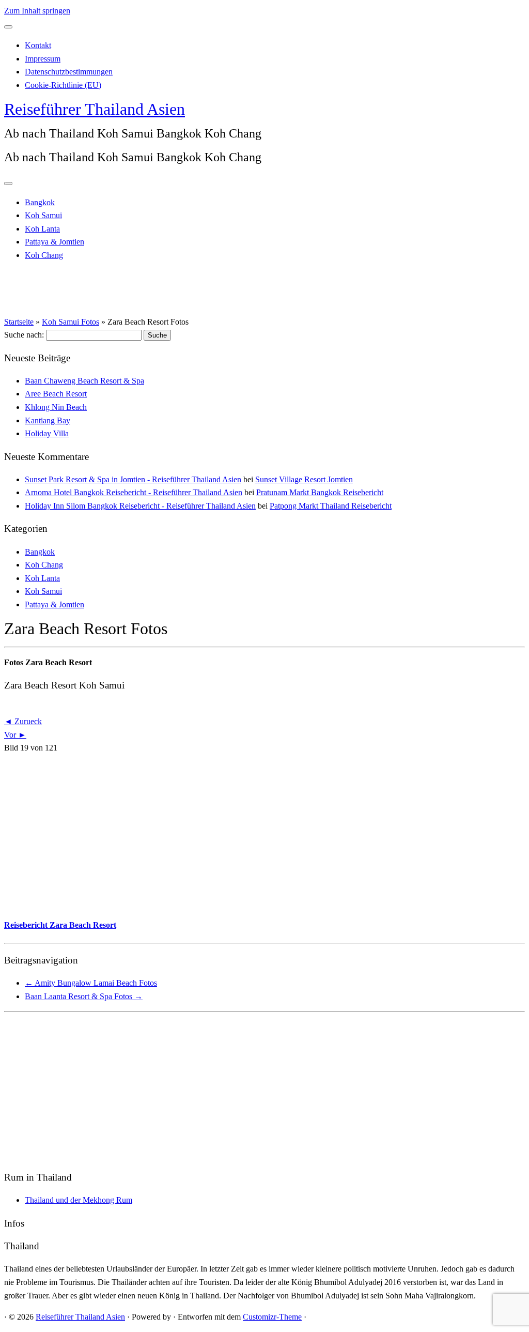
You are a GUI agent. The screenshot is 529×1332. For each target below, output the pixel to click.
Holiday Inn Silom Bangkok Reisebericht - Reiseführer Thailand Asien (140, 505)
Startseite (19, 321)
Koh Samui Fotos (70, 321)
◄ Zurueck (23, 721)
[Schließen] (8, 26)
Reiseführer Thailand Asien (94, 109)
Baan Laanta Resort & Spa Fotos (84, 996)
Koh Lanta (42, 228)
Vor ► (15, 734)
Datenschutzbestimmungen (69, 71)
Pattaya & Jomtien (54, 241)
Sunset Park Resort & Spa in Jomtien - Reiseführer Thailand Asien (133, 479)
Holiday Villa (47, 433)
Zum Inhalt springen (37, 10)
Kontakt (38, 45)
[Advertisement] (264, 835)
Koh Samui (43, 215)
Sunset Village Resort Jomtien (304, 479)
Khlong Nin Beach (56, 407)
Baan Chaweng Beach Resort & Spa (84, 380)
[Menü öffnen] (8, 183)
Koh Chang (44, 255)
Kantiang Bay (47, 420)
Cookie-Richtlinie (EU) (63, 85)
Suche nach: (24, 334)
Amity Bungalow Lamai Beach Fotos (91, 982)
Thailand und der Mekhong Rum (78, 1200)
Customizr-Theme (272, 1316)
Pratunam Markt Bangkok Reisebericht (319, 492)
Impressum (42, 58)
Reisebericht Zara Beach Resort (60, 925)
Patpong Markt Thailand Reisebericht (331, 505)
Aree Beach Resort (56, 393)
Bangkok (40, 202)
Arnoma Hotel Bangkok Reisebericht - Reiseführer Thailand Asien (133, 492)
